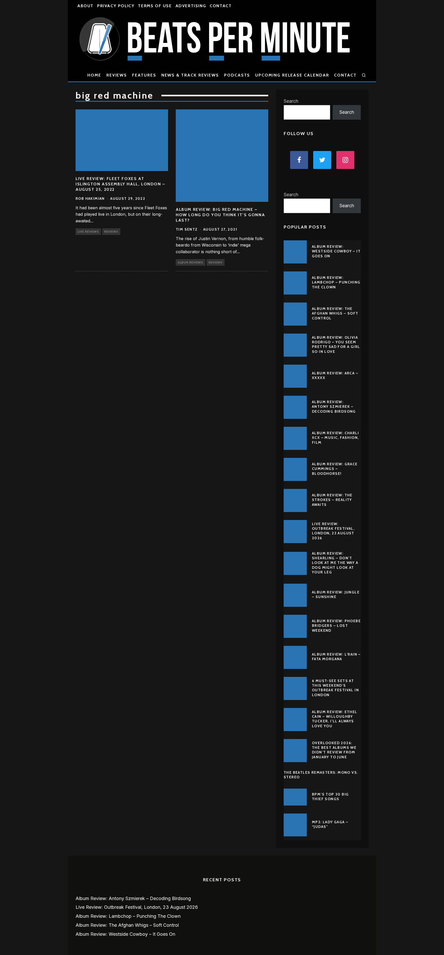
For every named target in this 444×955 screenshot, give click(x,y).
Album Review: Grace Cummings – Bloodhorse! (335, 469)
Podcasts (237, 75)
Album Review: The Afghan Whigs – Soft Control (335, 313)
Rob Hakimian (90, 198)
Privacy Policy (115, 5)
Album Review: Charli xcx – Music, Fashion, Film (335, 438)
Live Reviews (88, 231)
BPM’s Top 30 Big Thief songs (330, 796)
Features (144, 75)
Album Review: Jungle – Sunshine (335, 594)
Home (94, 75)
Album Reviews (190, 262)
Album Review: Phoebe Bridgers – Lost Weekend (336, 625)
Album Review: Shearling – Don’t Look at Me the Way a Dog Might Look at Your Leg (335, 562)
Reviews (116, 75)
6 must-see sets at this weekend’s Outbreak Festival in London (335, 687)
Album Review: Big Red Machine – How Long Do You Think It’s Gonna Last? (220, 215)
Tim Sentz (187, 229)
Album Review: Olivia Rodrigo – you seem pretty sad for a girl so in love (336, 344)
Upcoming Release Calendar (292, 75)
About (85, 5)
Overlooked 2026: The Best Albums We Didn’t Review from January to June (334, 750)
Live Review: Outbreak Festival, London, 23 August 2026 (333, 531)
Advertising (190, 5)
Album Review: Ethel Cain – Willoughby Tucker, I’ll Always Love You (334, 719)
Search (291, 101)
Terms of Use (155, 5)
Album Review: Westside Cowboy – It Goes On (336, 251)
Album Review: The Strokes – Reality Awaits (332, 500)
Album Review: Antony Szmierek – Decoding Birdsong (334, 406)
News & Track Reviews (190, 75)
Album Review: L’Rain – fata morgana (336, 656)
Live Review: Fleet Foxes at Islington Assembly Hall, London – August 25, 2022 (120, 184)
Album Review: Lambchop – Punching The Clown (336, 282)
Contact (221, 5)
